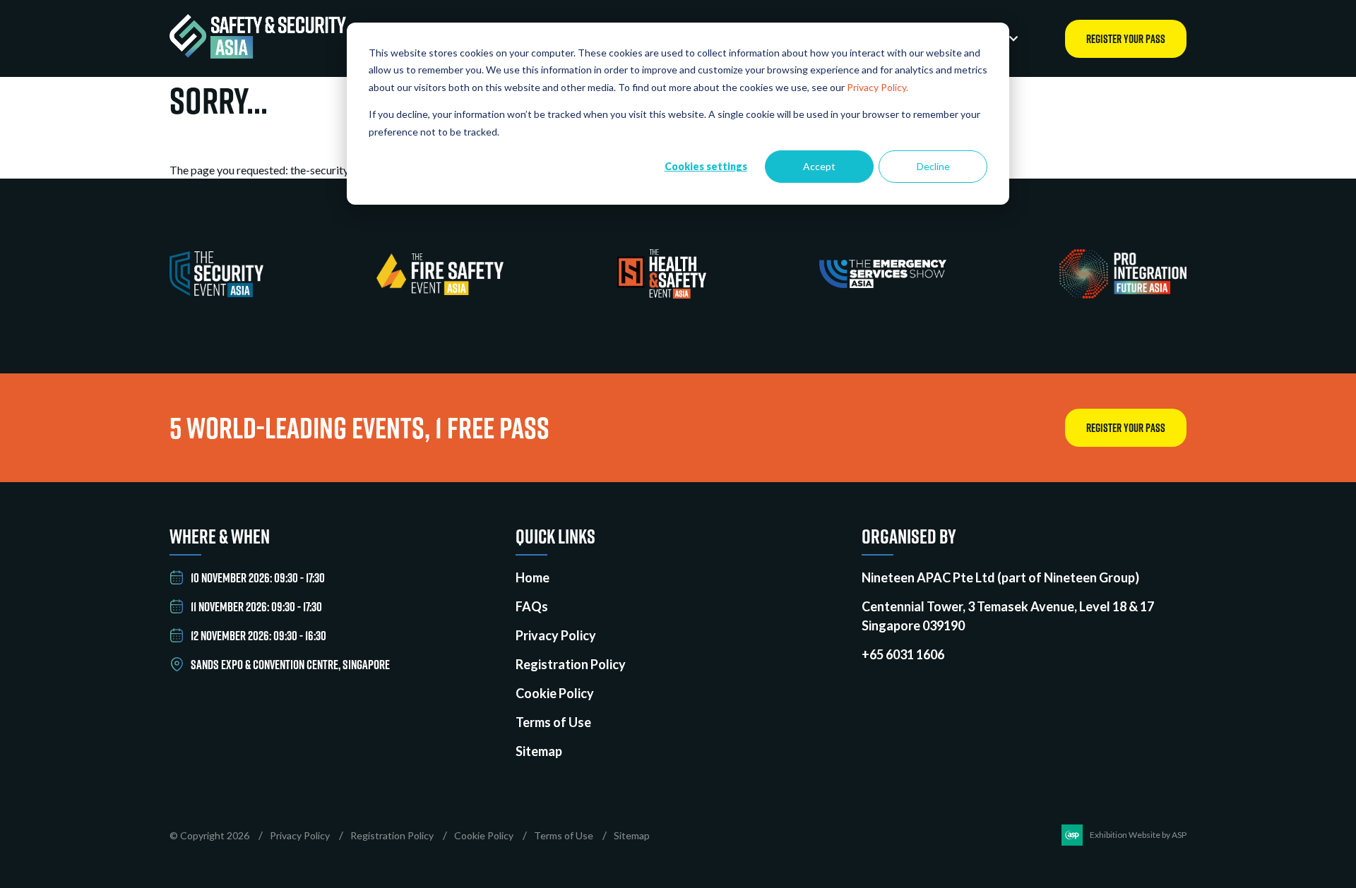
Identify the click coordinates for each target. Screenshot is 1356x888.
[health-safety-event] (661, 294)
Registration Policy (571, 664)
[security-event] (216, 292)
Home (532, 577)
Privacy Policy (556, 635)
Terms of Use (553, 722)
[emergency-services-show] (882, 283)
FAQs (532, 606)
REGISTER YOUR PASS (1125, 39)
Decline (933, 166)
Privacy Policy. (877, 87)
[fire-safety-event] (440, 290)
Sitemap (539, 751)
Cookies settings (706, 166)
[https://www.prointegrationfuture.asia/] (1122, 294)
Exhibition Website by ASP (1138, 834)
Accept (819, 166)
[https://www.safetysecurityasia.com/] (258, 54)
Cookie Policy (555, 693)
